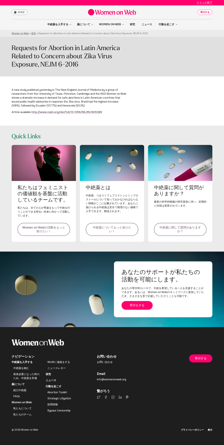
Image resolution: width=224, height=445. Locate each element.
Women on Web (20, 33)
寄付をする (137, 305)
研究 (33, 33)
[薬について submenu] (91, 24)
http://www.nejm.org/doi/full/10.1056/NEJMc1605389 (66, 112)
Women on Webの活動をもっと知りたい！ (43, 229)
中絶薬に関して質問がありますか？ (180, 229)
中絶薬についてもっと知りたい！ (112, 229)
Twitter (98, 397)
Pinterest (127, 397)
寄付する (205, 12)
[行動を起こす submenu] (176, 24)
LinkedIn (120, 397)
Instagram (113, 397)
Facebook (105, 397)
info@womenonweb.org (111, 379)
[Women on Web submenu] (122, 24)
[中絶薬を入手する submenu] (70, 24)
